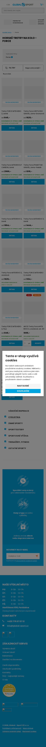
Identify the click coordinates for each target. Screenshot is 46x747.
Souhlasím (23, 391)
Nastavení (23, 385)
